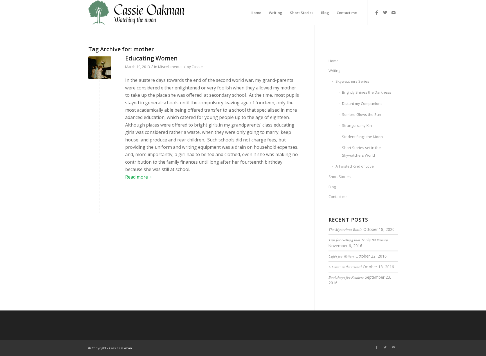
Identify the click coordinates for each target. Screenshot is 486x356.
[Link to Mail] (393, 12)
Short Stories (339, 176)
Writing (334, 70)
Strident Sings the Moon (362, 136)
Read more (136, 177)
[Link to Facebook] (376, 12)
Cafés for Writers (341, 256)
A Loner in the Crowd (345, 266)
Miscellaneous (170, 66)
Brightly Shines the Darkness (366, 92)
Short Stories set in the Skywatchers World (361, 151)
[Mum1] (99, 67)
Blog (332, 186)
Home (333, 60)
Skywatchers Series (352, 81)
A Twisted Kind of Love (355, 166)
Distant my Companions (362, 103)
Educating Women (151, 58)
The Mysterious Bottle (345, 229)
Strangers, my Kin (357, 125)
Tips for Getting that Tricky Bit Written (358, 239)
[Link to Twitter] (385, 12)
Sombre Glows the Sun (361, 114)
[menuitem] (256, 12)
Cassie (197, 66)
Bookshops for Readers (346, 277)
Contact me (338, 196)
